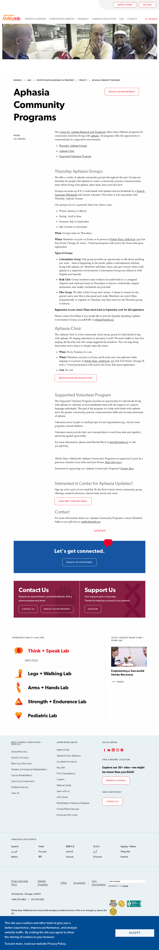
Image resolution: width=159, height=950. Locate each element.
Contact (132, 19)
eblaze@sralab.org (104, 319)
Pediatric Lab (42, 715)
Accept (135, 933)
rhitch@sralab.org (118, 442)
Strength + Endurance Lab (57, 701)
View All (15, 793)
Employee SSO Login (67, 815)
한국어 (96, 846)
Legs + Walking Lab (49, 673)
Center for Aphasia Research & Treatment (55, 80)
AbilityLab (11, 18)
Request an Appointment (57, 609)
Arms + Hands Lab (48, 687)
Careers (60, 779)
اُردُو (95, 852)
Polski (41, 846)
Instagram (117, 750)
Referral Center (64, 785)
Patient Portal (124, 5)
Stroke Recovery (19, 751)
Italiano (14, 857)
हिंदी (40, 857)
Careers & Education (104, 19)
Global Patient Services (68, 809)
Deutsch (124, 857)
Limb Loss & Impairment (22, 781)
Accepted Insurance (67, 761)
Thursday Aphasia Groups (73, 145)
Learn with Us (63, 791)
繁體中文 (70, 846)
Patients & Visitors (35, 19)
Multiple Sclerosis (19, 787)
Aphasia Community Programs (106, 80)
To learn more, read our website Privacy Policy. (35, 943)
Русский (43, 852)
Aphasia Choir (66, 150)
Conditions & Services (62, 19)
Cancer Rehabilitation (21, 775)
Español (14, 846)
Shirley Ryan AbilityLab (122, 239)
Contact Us (28, 609)
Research (83, 19)
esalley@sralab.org (90, 521)
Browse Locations (116, 781)
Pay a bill (147, 5)
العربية (14, 852)
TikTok (121, 750)
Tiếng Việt (125, 852)
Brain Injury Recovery (21, 763)
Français (70, 857)
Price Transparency (66, 773)
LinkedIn (113, 750)
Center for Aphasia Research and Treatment (82, 131)
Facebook (104, 750)
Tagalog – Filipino (128, 846)
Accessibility (79, 883)
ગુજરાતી (69, 852)
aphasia (95, 135)
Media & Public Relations (69, 756)
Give (121, 19)
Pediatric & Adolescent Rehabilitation (29, 769)
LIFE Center (62, 797)
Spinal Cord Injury (20, 757)
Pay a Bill (61, 767)
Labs (29, 80)
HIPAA (63, 883)
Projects (83, 80)
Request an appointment (122, 92)
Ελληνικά (97, 857)
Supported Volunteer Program (75, 156)
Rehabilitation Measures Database (73, 803)
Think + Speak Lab (48, 651)
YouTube (108, 750)
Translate (125, 886)
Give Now (93, 609)
